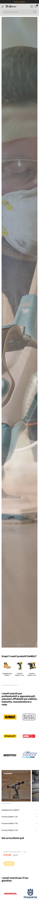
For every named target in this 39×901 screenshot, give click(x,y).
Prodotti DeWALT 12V (19, 674)
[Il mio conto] (32, 6)
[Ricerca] (34, 11)
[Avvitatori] (16, 785)
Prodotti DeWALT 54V (10, 830)
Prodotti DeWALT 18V (31, 674)
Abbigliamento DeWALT (7, 674)
